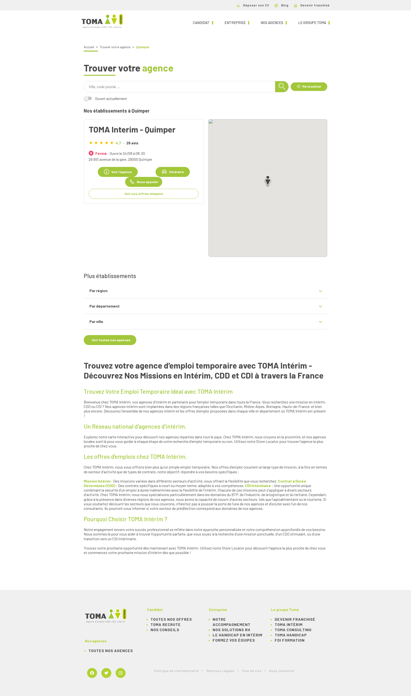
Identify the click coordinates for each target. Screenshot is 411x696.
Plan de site (251, 671)
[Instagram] (120, 673)
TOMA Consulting (293, 629)
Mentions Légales (220, 671)
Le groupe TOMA (314, 22)
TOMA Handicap (291, 635)
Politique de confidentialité (176, 671)
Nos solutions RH (231, 629)
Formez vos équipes (234, 640)
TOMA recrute (166, 624)
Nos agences (274, 22)
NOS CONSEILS (165, 629)
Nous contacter (282, 671)
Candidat (203, 22)
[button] (268, 181)
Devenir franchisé (314, 5)
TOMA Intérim (289, 624)
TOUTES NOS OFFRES (171, 619)
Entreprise (237, 22)
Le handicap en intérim (237, 635)
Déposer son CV (255, 5)
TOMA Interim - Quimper (132, 129)
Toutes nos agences (110, 650)
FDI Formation (290, 640)
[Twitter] (106, 673)
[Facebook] (92, 673)
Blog (284, 5)
